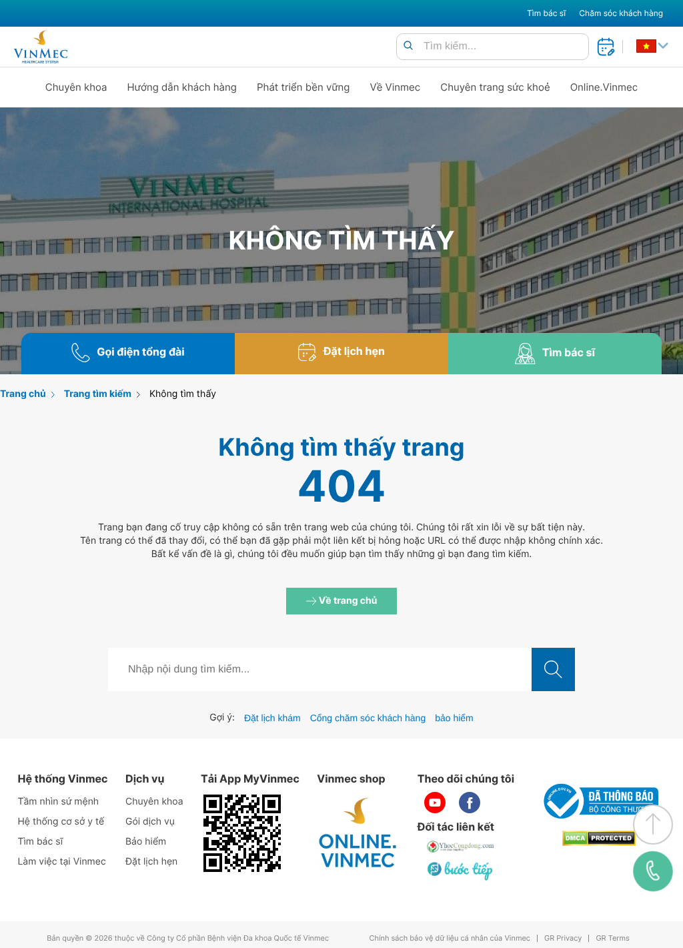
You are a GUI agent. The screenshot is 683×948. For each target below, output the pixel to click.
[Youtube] (435, 802)
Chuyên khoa (76, 87)
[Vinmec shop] (358, 833)
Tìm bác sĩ (546, 13)
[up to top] (653, 825)
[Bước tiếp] (461, 870)
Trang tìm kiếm (97, 394)
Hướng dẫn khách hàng (182, 87)
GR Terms (612, 938)
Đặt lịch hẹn (151, 861)
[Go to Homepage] (40, 46)
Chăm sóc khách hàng (621, 13)
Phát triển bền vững (303, 87)
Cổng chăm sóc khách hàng (368, 718)
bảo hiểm (454, 718)
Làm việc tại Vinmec (61, 861)
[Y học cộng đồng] (461, 846)
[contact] (653, 871)
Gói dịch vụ (150, 821)
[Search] (408, 46)
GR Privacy (563, 938)
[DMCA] (599, 838)
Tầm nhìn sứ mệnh (58, 801)
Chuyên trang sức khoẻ (495, 87)
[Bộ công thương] (599, 801)
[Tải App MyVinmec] (242, 833)
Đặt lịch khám (272, 718)
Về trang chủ (347, 600)
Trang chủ (23, 394)
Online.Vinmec (604, 87)
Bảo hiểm (145, 841)
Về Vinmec (395, 87)
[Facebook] (469, 802)
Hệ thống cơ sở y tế (60, 821)
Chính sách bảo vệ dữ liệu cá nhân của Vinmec (449, 938)
